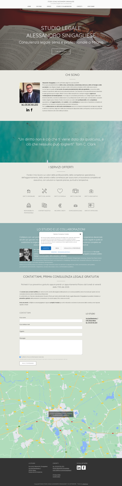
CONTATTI (79, 6)
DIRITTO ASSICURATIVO (91, 196)
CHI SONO (39, 6)
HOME (29, 6)
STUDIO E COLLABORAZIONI (63, 6)
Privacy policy (56, 474)
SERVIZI (49, 6)
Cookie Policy (54, 251)
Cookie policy (56, 476)
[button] (80, 234)
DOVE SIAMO (91, 6)
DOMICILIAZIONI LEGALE (75, 210)
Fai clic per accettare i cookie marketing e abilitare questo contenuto (61, 414)
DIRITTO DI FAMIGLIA (60, 196)
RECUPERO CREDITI (60, 210)
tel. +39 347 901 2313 (29, 104)
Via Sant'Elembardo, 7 (35, 468)
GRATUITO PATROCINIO (91, 210)
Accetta (46, 248)
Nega (57, 248)
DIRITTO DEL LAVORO (44, 196)
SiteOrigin (85, 484)
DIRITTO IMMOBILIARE (29, 196)
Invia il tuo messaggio (28, 363)
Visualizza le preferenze (72, 248)
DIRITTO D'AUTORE (75, 196)
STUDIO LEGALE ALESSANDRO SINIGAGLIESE (61, 1)
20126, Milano (32, 470)
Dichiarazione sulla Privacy (64, 251)
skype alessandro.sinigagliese (61, 468)
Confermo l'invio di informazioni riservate (32, 357)
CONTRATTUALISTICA (44, 210)
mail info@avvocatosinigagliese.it (62, 470)
